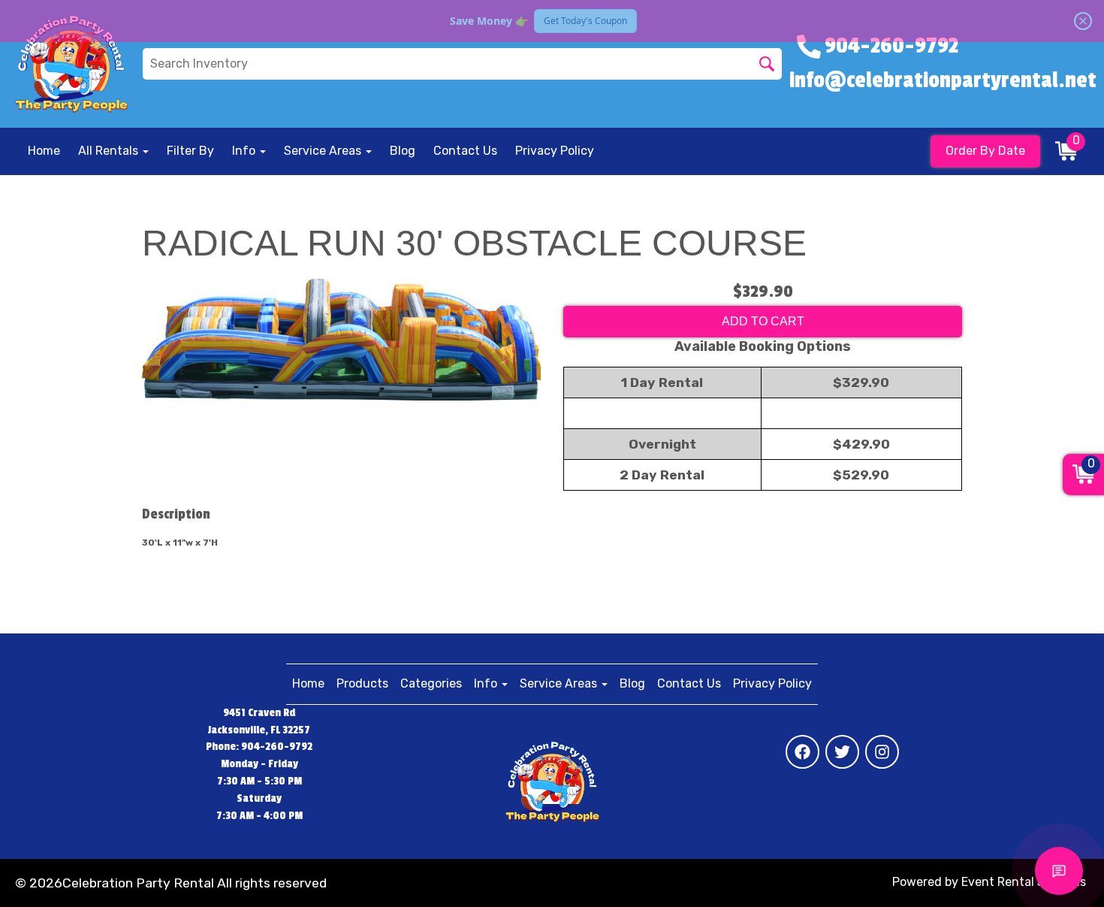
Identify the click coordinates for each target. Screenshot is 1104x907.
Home (44, 151)
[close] (1083, 21)
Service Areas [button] (324, 151)
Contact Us (465, 151)
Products (362, 683)
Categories (431, 683)
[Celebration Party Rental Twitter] (842, 752)
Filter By (190, 151)
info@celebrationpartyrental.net (942, 80)
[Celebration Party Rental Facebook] (802, 752)
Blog (402, 151)
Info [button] (245, 151)
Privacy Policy (554, 151)
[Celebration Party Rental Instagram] (882, 752)
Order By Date (985, 151)
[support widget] (1059, 871)
